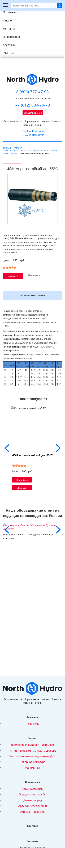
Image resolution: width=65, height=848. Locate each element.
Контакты (9, 29)
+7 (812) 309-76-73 (32, 105)
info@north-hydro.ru (32, 131)
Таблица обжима (32, 789)
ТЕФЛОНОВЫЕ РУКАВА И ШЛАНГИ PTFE (33, 745)
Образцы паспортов (32, 812)
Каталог (8, 20)
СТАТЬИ (8, 53)
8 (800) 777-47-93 (32, 91)
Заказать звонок (33, 112)
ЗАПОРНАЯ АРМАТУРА (32, 762)
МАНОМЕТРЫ (32, 768)
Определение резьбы (32, 794)
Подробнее (22, 480)
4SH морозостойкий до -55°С (32, 455)
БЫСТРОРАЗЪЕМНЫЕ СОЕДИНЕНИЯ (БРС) (32, 756)
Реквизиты (32, 724)
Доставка (9, 45)
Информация (11, 37)
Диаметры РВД (32, 800)
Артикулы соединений (32, 806)
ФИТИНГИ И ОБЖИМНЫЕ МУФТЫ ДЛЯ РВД (32, 750)
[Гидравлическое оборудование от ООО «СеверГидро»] (33, 79)
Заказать (13, 275)
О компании (10, 12)
